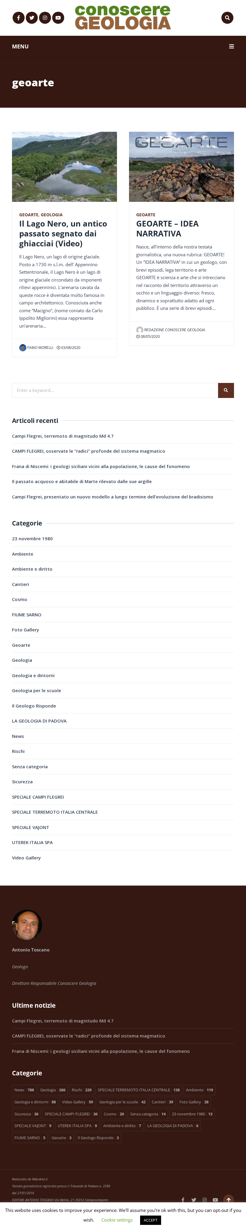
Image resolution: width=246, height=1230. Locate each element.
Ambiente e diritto (32, 569)
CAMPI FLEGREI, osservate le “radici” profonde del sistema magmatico (88, 451)
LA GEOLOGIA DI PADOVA (39, 721)
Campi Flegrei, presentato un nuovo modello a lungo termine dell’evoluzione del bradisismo (112, 497)
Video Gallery (26, 858)
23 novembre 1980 (32, 538)
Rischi (18, 751)
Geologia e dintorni (33, 675)
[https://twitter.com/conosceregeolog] (32, 18)
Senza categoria (30, 766)
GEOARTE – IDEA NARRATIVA (167, 228)
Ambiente (22, 554)
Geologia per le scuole (36, 690)
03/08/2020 (70, 347)
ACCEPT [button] (151, 1220)
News (18, 736)
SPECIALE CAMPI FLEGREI (38, 797)
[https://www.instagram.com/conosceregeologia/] (45, 18)
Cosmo (19, 599)
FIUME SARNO (26, 615)
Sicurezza (22, 781)
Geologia (52, 214)
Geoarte (28, 214)
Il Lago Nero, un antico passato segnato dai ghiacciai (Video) (63, 233)
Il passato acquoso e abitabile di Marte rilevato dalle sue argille (82, 481)
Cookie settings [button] (117, 1220)
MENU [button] (20, 46)
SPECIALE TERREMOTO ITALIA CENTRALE (55, 812)
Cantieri (20, 584)
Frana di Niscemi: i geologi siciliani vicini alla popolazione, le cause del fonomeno (101, 466)
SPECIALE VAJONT (30, 827)
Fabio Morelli (40, 347)
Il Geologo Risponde (34, 706)
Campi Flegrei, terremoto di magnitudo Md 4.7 (63, 436)
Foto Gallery (25, 630)
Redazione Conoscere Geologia (174, 329)
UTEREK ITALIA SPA (32, 842)
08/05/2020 (150, 336)
